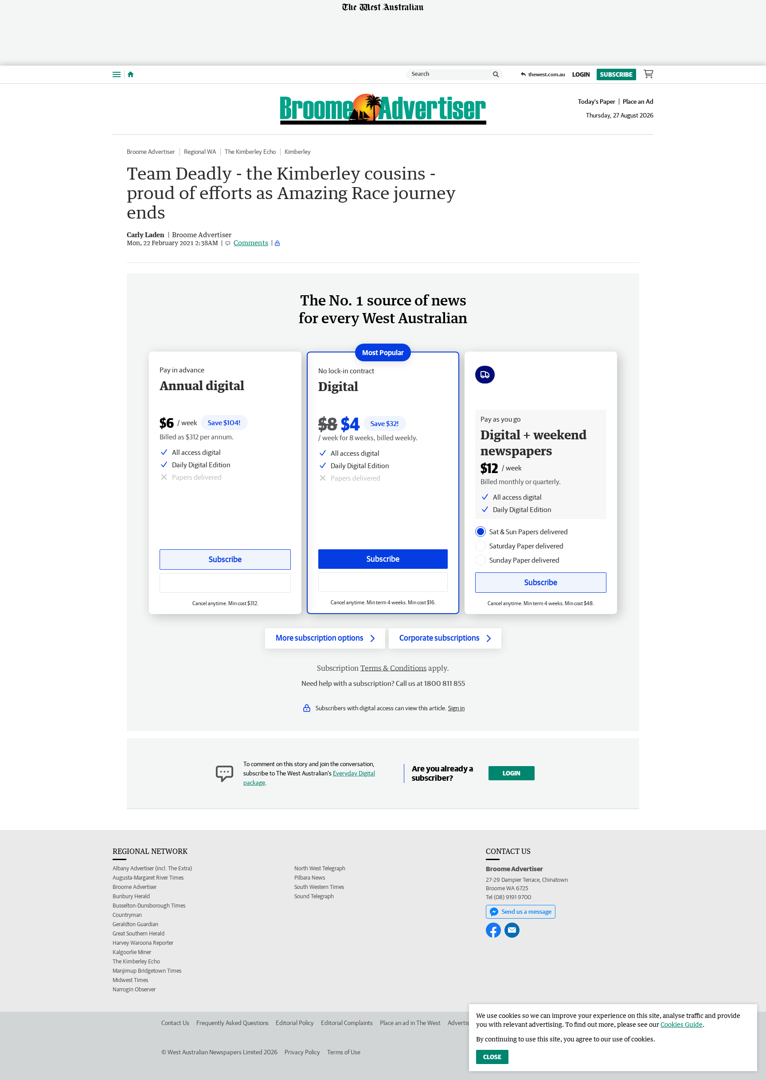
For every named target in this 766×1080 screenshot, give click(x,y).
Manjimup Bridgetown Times (147, 970)
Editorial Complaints (347, 1022)
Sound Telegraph (314, 896)
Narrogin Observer (134, 989)
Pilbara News (309, 877)
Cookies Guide (681, 1024)
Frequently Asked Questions (232, 1022)
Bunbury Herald (131, 896)
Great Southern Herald (138, 933)
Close (492, 1056)
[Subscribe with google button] (383, 582)
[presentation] (480, 531)
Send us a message (526, 911)
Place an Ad (638, 101)
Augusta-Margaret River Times (148, 877)
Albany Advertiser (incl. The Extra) (152, 868)
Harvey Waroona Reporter (143, 942)
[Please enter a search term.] (496, 74)
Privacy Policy (302, 1052)
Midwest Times (130, 980)
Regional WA (200, 151)
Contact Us (175, 1022)
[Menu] (117, 74)
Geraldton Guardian (135, 924)
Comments (251, 243)
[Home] (130, 74)
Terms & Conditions (393, 668)
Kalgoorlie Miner (132, 952)
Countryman (127, 915)
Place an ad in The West (410, 1022)
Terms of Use (343, 1052)
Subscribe (616, 74)
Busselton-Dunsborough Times (149, 905)
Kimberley (298, 151)
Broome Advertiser (151, 151)
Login (581, 74)
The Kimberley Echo (250, 151)
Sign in (456, 708)
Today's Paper (596, 101)
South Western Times (319, 887)
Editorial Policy (295, 1022)
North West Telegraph (319, 868)
